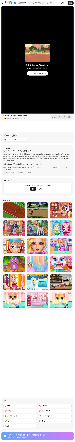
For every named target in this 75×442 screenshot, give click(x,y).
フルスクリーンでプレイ (37, 73)
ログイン (62, 3)
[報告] (64, 117)
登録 (70, 3)
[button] (7, 170)
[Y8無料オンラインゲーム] (8, 2)
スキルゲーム (13, 172)
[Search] (32, 3)
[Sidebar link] (2, 3)
